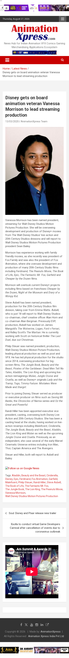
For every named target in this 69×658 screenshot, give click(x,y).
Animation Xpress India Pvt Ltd (46, 636)
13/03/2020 (12, 121)
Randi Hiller (39, 482)
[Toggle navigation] (7, 60)
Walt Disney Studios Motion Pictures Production (31, 496)
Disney (9, 479)
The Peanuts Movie (52, 489)
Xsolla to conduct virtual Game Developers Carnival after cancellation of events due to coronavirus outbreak (35, 528)
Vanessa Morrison (15, 492)
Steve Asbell (54, 482)
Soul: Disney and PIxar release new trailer (32, 513)
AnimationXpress (51, 631)
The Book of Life (14, 485)
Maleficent (11, 482)
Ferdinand (25, 479)
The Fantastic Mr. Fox (36, 485)
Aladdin (16, 475)
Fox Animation (40, 479)
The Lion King (32, 489)
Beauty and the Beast (33, 475)
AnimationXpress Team (34, 121)
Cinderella (52, 475)
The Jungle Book (14, 489)
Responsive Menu (62, 19)
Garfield (53, 479)
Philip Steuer (25, 482)
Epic (16, 479)
